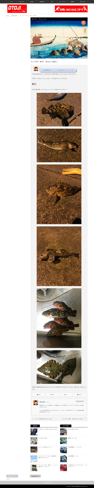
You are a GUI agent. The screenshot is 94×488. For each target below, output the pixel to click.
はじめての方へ (22, 1)
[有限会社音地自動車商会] (17, 8)
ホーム (11, 1)
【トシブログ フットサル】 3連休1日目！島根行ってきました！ (47, 456)
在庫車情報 (42, 1)
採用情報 (72, 1)
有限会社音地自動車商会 (75, 486)
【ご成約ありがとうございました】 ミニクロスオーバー (77, 465)
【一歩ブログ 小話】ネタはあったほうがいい (48, 430)
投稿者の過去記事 (80, 401)
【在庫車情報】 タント (73, 456)
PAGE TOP (48, 482)
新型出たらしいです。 (73, 438)
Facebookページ (35, 476)
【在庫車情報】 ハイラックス (74, 447)
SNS (52, 1)
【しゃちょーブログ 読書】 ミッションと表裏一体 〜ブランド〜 (48, 465)
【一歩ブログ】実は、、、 (44, 438)
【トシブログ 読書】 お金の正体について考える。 (72, 418)
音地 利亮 (42, 402)
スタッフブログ (62, 1)
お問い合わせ (82, 1)
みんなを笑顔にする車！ (73, 429)
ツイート (8, 478)
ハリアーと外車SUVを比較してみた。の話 (43, 418)
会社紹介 (32, 1)
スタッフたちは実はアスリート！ (45, 447)
